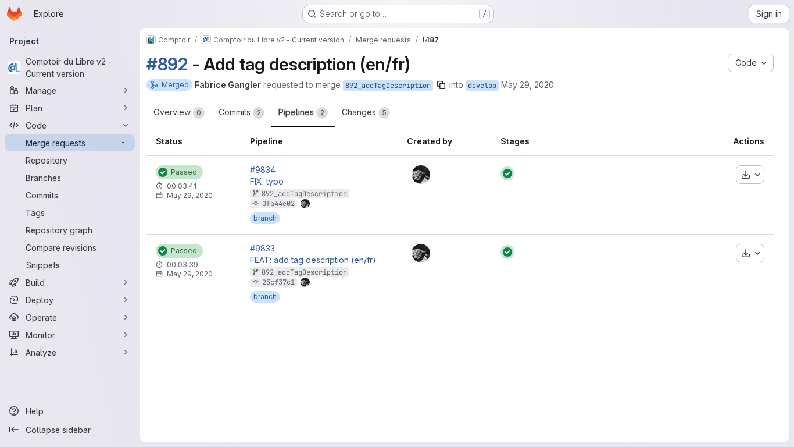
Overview (177, 112)
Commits (240, 112)
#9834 (263, 170)
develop (482, 85)
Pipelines (301, 112)
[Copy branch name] (441, 85)
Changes (364, 112)
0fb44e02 (278, 203)
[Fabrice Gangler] (421, 174)
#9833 (262, 248)
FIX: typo (267, 181)
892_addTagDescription (388, 85)
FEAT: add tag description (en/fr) (313, 260)
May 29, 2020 (527, 85)
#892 (167, 64)
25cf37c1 (278, 282)
